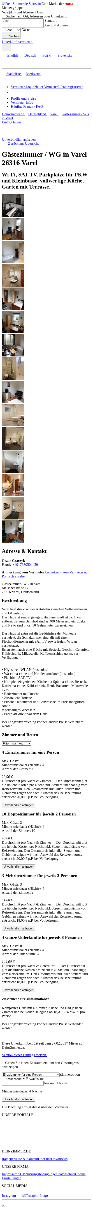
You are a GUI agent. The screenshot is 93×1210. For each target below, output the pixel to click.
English (12, 55)
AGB (21, 1174)
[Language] (6, 47)
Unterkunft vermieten (17, 42)
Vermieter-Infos (22, 102)
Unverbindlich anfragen (19, 139)
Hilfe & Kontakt (26, 1159)
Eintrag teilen (11, 122)
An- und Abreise (56, 25)
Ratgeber (8, 1159)
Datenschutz (66, 1174)
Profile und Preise (23, 98)
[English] (4, 79)
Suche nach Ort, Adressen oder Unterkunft (36, 16)
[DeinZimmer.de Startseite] (22, 4)
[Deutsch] (9, 79)
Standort (50, 20)
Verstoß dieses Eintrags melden (24, 1055)
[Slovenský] (20, 79)
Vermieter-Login (22, 87)
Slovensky (65, 55)
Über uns (44, 1159)
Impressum (9, 1174)
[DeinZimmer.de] (25, 1131)
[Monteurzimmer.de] (25, 1144)
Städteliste (13, 74)
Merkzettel (33, 74)
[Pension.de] (66, 1144)
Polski (46, 55)
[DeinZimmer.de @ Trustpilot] (35, 1195)
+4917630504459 (25, 564)
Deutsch (30, 55)
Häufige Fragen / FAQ (27, 106)
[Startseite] (25, 135)
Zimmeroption (70, 1074)
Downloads (59, 1159)
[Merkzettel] (35, 42)
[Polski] (14, 79)
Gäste (25, 30)
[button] (8, 64)
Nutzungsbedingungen (41, 1174)
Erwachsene (35, 1079)
